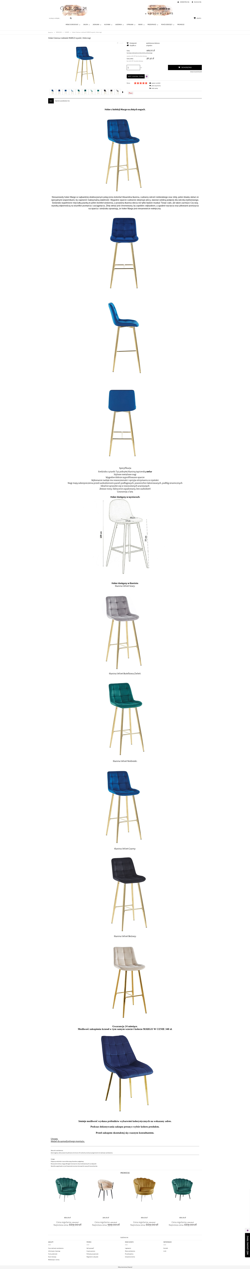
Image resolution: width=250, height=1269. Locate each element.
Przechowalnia (129, 1254)
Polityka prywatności (92, 1254)
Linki (164, 1251)
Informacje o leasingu (54, 1251)
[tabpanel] (125, 636)
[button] (122, 92)
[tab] (51, 100)
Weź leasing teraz (136, 76)
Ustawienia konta (130, 1257)
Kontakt (165, 1248)
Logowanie (128, 1248)
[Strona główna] (125, 10)
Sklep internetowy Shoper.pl (125, 1267)
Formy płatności (52, 1254)
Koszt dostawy (52, 1257)
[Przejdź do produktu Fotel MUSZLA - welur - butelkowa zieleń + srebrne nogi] (67, 1196)
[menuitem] (73, 24)
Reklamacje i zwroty (54, 1260)
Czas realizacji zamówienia (55, 1248)
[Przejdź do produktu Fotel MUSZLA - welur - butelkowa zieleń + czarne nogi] (182, 1196)
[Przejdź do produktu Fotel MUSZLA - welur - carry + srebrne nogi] (144, 1196)
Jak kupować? (90, 1248)
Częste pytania (91, 1251)
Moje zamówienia (130, 1251)
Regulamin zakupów (92, 1257)
